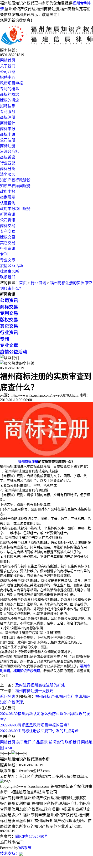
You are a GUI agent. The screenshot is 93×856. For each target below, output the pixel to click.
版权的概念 (9, 100)
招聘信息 (7, 106)
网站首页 (7, 60)
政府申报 (7, 192)
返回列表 (7, 697)
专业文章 (7, 260)
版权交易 (7, 237)
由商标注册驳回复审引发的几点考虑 (39, 731)
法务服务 (7, 174)
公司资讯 (7, 220)
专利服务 (7, 112)
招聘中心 (7, 77)
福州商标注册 (46, 697)
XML (9, 748)
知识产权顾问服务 (15, 186)
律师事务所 (9, 271)
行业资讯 (7, 249)
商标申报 (7, 129)
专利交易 (7, 231)
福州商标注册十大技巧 (34, 691)
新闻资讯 (7, 214)
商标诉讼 (7, 157)
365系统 (24, 848)
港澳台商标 (9, 152)
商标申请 (7, 134)
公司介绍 (7, 72)
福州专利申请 (70, 697)
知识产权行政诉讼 (15, 180)
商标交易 (7, 226)
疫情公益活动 (11, 266)
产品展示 (40, 742)
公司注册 (7, 140)
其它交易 (7, 243)
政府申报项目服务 (15, 209)
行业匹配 (7, 163)
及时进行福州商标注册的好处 (40, 685)
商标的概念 (9, 94)
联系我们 (7, 277)
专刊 (4, 254)
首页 (23, 283)
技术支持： (9, 853)
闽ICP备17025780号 (31, 836)
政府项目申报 (11, 83)
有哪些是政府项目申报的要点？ (35, 725)
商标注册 (7, 117)
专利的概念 (9, 89)
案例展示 (7, 197)
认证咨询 (7, 203)
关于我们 (7, 66)
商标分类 (7, 169)
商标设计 (7, 123)
